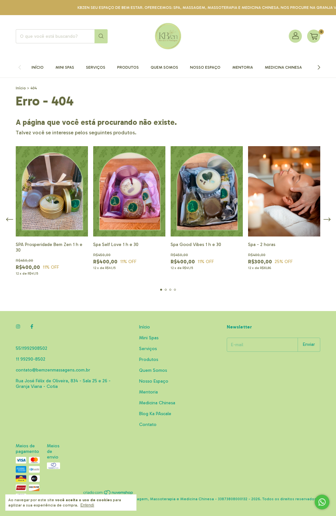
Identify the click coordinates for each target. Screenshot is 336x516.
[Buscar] (101, 36)
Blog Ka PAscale (155, 413)
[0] (313, 36)
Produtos (128, 67)
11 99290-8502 (30, 359)
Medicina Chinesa (283, 67)
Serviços (95, 67)
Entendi (87, 505)
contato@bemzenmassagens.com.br (53, 370)
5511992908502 (31, 348)
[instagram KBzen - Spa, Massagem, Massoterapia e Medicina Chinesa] (18, 327)
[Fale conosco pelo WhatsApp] (322, 502)
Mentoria (242, 67)
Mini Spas (64, 67)
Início (38, 67)
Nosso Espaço (205, 67)
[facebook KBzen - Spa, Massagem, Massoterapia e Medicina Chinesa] (32, 327)
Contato (148, 424)
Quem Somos (164, 67)
